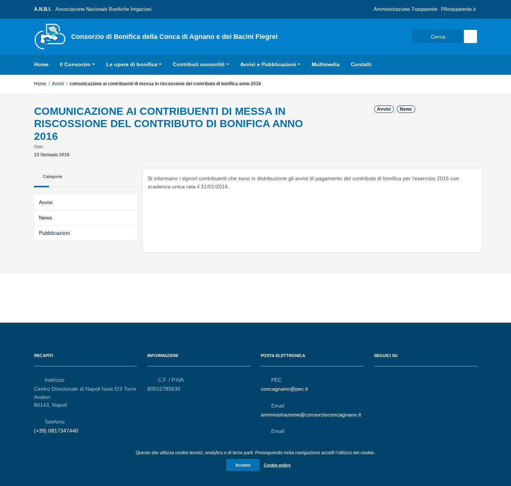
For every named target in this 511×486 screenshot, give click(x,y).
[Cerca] (470, 36)
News (406, 109)
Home (41, 64)
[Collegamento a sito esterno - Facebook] (378, 376)
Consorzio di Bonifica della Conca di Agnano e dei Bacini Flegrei (174, 36)
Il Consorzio (75, 64)
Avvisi (58, 83)
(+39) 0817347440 (56, 431)
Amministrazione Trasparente (405, 9)
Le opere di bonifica (131, 64)
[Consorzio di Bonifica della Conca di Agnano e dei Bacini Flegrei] (50, 36)
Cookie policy (277, 465)
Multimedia (326, 64)
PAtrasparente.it (458, 9)
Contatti (361, 64)
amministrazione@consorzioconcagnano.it (311, 415)
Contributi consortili (198, 64)
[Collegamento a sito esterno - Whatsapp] (405, 376)
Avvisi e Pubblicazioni (268, 64)
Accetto (243, 465)
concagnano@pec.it (284, 389)
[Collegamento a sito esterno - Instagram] (392, 376)
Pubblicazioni (54, 233)
